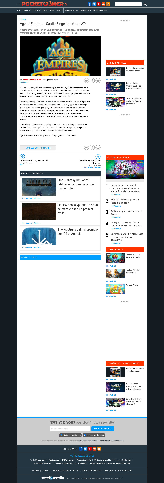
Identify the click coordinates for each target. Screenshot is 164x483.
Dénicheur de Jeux (100, 10)
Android (90, 167)
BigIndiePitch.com (97, 463)
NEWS (23, 19)
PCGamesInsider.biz (102, 460)
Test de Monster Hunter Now (133, 271)
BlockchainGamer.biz (42, 463)
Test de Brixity (132, 285)
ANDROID (27, 10)
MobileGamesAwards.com (119, 463)
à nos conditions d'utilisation (88, 440)
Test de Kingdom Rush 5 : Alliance (133, 256)
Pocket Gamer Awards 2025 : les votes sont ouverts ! (134, 86)
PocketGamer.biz (83, 460)
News (45, 10)
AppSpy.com (54, 460)
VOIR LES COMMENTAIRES (38, 148)
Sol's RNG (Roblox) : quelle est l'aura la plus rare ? (134, 101)
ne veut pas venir (48, 101)
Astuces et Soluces (71, 10)
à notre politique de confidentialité (111, 440)
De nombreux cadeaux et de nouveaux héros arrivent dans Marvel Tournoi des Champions (125, 188)
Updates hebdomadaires (96, 435)
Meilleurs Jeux (86, 10)
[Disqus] (60, 292)
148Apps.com (67, 460)
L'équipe (35, 471)
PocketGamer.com (37, 460)
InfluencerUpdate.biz (122, 460)
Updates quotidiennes (72, 435)
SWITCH (37, 10)
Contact (46, 471)
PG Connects (80, 463)
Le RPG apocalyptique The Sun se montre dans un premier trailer (78, 209)
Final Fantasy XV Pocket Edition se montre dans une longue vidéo (76, 184)
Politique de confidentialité (118, 471)
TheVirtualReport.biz (63, 463)
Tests (52, 10)
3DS (21, 165)
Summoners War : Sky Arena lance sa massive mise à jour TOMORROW (127, 237)
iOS (18, 10)
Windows (23, 82)
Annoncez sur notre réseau (66, 471)
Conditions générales (92, 471)
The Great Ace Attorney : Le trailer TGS (34, 160)
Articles (59, 10)
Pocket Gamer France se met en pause (135, 69)
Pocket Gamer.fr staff (32, 80)
